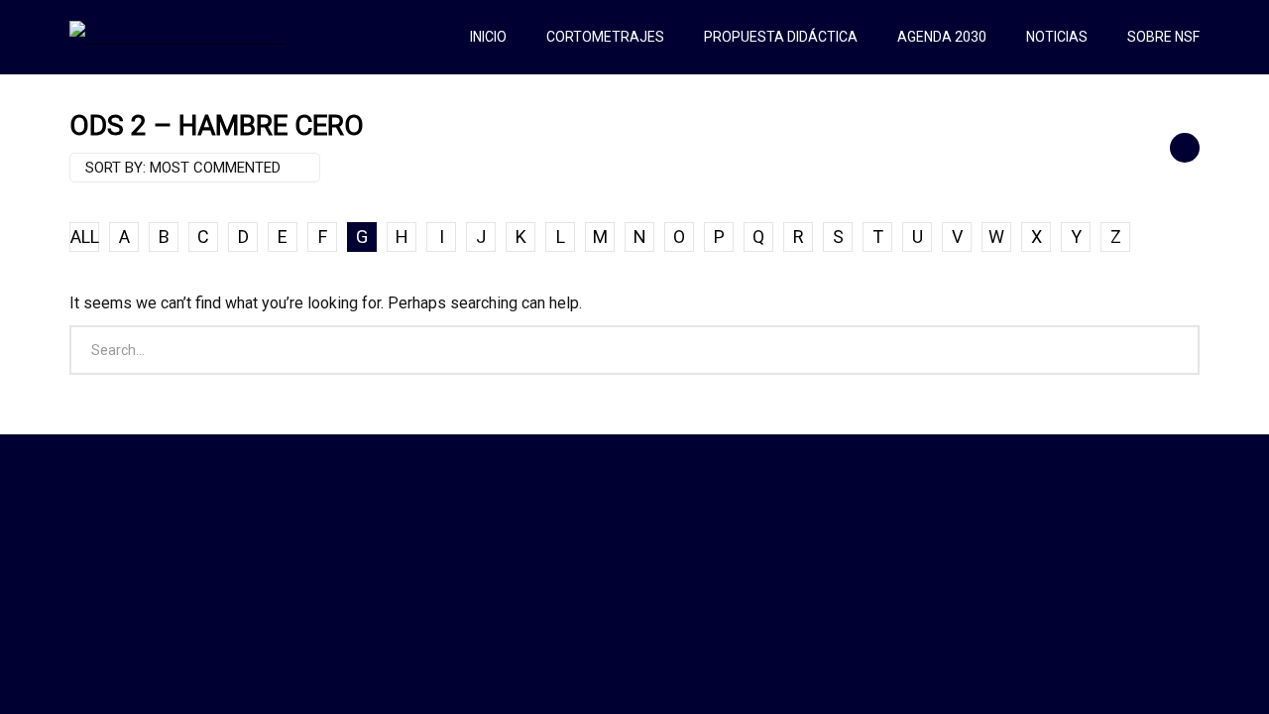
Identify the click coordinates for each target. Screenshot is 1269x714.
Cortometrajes (605, 37)
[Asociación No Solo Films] (177, 37)
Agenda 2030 (941, 37)
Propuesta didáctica (781, 37)
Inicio (488, 37)
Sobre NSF (1163, 37)
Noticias (1057, 37)
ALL (84, 236)
